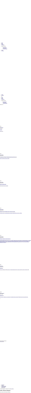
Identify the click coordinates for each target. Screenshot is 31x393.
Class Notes (3, 99)
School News (4, 102)
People (2, 44)
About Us (3, 385)
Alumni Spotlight (5, 103)
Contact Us (3, 384)
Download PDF (2, 341)
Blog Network (4, 47)
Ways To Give (3, 387)
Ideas (2, 43)
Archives (3, 50)
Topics (2, 94)
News (2, 42)
